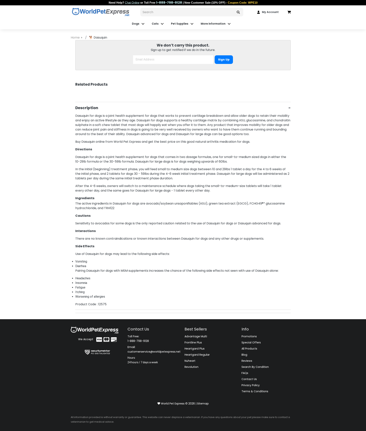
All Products (249, 348)
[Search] (238, 12)
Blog (244, 355)
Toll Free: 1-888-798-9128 (138, 338)
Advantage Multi (196, 336)
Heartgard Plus (195, 348)
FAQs (245, 373)
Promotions (249, 336)
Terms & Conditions (255, 391)
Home (75, 37)
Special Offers (251, 342)
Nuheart (190, 361)
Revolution (191, 367)
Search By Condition (255, 367)
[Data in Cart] (289, 12)
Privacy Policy (251, 385)
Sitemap (203, 403)
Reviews (247, 361)
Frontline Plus (193, 342)
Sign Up (224, 59)
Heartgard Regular (197, 355)
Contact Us (249, 379)
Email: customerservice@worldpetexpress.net (154, 349)
